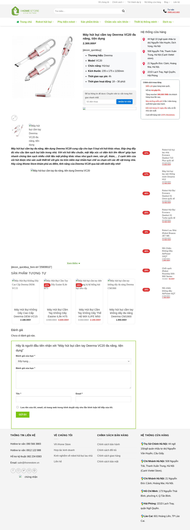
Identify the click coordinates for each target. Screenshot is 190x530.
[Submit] (123, 11)
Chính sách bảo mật (107, 461)
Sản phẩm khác (90, 22)
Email (79, 393)
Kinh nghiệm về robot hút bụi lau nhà (73, 455)
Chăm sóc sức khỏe (116, 22)
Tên (18, 393)
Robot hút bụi (44, 22)
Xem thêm (72, 263)
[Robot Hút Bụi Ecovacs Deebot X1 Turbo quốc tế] (150, 216)
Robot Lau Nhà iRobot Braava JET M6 (169, 233)
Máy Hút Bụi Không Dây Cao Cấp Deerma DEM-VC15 (26, 313)
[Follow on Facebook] (13, 470)
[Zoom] (14, 118)
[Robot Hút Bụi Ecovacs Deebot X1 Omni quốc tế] (150, 196)
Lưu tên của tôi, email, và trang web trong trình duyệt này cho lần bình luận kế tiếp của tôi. (66, 407)
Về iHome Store (62, 444)
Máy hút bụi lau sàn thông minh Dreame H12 (168, 175)
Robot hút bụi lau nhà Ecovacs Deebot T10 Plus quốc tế (168, 155)
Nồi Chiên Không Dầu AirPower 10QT (167, 252)
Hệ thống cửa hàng (152, 2)
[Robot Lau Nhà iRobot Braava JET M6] (150, 235)
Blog (166, 2)
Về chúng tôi (103, 2)
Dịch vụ (167, 22)
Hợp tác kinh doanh (64, 450)
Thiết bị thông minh (145, 22)
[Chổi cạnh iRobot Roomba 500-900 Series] (150, 273)
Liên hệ (176, 2)
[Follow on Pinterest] (34, 470)
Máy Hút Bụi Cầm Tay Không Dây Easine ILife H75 (57, 313)
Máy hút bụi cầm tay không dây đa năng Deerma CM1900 (121, 313)
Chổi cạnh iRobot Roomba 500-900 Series (168, 272)
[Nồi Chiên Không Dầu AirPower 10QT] (150, 254)
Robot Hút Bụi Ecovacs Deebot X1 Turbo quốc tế (168, 214)
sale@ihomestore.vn (28, 462)
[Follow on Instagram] (18, 470)
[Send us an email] (29, 470)
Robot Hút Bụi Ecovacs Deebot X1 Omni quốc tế (168, 194)
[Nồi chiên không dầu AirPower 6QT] (150, 293)
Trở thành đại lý (134, 2)
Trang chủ (26, 22)
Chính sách (117, 2)
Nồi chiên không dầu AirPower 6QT (168, 291)
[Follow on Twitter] (23, 470)
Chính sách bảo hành (108, 444)
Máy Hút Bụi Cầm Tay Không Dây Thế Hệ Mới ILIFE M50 (89, 313)
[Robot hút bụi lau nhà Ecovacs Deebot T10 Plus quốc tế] (150, 157)
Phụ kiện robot (66, 22)
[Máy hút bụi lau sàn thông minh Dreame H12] (150, 177)
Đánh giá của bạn (25, 356)
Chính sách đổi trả (106, 450)
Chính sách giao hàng (108, 455)
